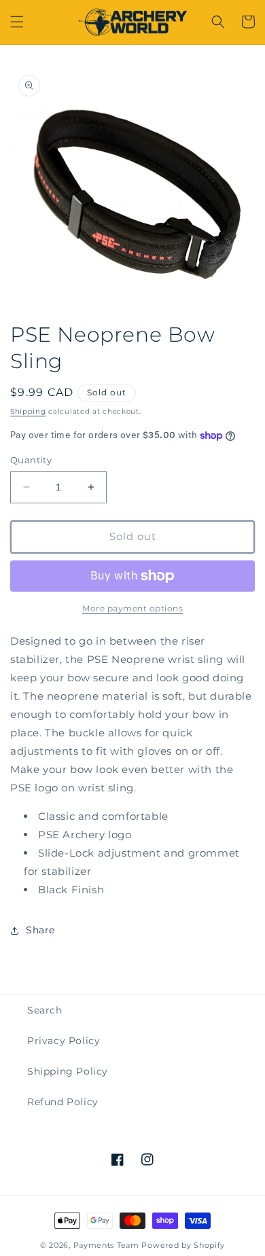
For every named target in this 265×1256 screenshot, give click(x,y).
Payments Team (106, 1245)
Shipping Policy (67, 1071)
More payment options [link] (132, 608)
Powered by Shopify (183, 1245)
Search (45, 1010)
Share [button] (40, 930)
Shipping (28, 411)
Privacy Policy (63, 1041)
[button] (17, 22)
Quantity (31, 459)
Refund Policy (63, 1102)
